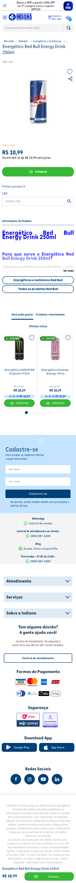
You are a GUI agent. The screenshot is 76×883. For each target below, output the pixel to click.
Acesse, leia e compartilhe (40, 548)
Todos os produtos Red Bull (38, 289)
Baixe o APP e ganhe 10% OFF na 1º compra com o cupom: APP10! (36, 6)
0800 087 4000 (40, 536)
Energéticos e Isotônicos (47, 41)
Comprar (41, 171)
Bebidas (23, 41)
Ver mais (68, 270)
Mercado (9, 41)
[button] (70, 79)
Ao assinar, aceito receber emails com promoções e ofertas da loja (39, 503)
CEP (4, 193)
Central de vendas (40, 523)
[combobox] (38, 29)
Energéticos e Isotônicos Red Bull (38, 280)
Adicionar (22, 403)
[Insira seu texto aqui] (16, 779)
